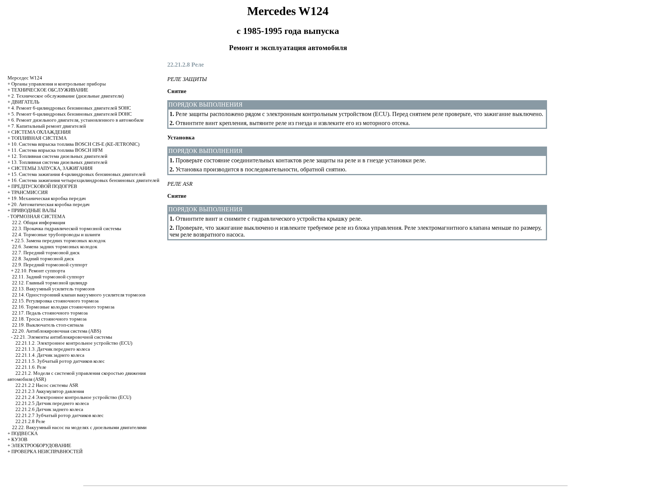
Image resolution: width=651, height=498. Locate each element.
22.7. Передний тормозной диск (45, 252)
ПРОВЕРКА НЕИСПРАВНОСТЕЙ (47, 451)
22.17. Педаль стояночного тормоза (50, 313)
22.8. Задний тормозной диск (43, 258)
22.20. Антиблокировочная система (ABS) (56, 331)
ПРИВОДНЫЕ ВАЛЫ (33, 210)
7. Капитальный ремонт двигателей (48, 126)
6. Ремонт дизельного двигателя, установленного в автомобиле (77, 120)
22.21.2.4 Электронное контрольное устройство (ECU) (73, 397)
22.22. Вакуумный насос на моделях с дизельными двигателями (79, 427)
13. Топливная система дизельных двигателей (59, 162)
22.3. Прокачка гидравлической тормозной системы (66, 228)
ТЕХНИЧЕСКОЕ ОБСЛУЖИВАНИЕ (49, 90)
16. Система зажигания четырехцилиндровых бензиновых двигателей (85, 180)
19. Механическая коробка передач (48, 198)
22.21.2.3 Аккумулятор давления (49, 391)
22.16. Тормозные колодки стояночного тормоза (63, 307)
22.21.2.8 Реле (30, 421)
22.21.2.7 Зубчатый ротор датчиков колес (59, 415)
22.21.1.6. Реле (30, 367)
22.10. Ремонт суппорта (40, 270)
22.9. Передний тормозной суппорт (49, 264)
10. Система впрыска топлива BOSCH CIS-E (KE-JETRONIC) (75, 144)
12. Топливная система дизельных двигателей (59, 156)
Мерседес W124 (25, 78)
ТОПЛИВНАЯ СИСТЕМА (39, 138)
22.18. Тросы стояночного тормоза (49, 319)
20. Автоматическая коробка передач (50, 204)
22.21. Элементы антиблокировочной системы (63, 337)
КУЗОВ (19, 439)
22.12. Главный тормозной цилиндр (49, 283)
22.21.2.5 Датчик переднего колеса (52, 403)
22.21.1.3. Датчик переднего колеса (52, 349)
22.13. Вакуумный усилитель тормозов (53, 289)
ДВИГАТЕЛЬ (25, 102)
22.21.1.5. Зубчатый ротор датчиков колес (60, 361)
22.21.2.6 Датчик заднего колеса (49, 409)
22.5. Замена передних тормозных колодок (60, 240)
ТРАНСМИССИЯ (29, 192)
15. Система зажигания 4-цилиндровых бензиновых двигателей (78, 174)
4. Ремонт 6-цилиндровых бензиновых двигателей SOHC (71, 108)
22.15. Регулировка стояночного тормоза (55, 301)
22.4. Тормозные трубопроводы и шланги (56, 234)
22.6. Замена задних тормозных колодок (54, 246)
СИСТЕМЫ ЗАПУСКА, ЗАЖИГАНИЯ (52, 168)
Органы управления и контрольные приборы (58, 84)
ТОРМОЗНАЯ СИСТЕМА (37, 216)
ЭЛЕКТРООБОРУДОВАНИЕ (41, 445)
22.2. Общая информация (38, 222)
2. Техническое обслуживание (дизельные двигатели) (67, 96)
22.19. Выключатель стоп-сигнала (48, 325)
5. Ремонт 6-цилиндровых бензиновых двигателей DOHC (71, 114)
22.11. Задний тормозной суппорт (48, 277)
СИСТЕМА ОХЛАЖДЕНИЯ (41, 132)
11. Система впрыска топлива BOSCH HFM (57, 150)
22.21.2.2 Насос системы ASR (46, 385)
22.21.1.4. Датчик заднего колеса (49, 355)
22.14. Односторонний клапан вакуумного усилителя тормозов (78, 295)
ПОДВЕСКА (24, 433)
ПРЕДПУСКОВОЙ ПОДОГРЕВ (44, 186)
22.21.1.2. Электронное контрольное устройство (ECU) (73, 343)
